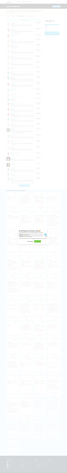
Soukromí (33, 238)
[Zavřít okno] (47, 230)
